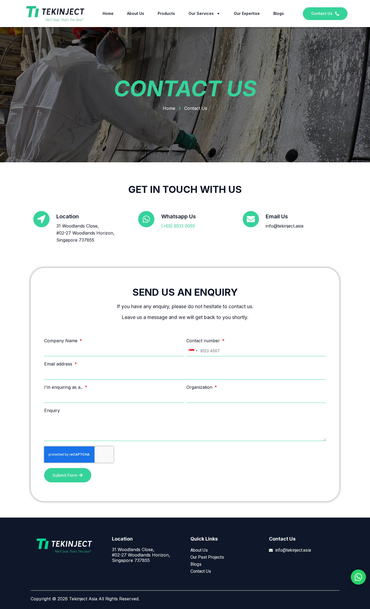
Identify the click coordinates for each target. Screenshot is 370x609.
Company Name (61, 340)
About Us (135, 13)
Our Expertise (247, 13)
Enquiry (52, 410)
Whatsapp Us (178, 216)
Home (108, 13)
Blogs (278, 13)
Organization (200, 387)
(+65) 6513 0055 (178, 226)
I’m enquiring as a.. (64, 387)
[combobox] (193, 351)
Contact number (203, 340)
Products (166, 13)
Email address (59, 364)
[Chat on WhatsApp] (358, 577)
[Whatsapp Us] (146, 219)
